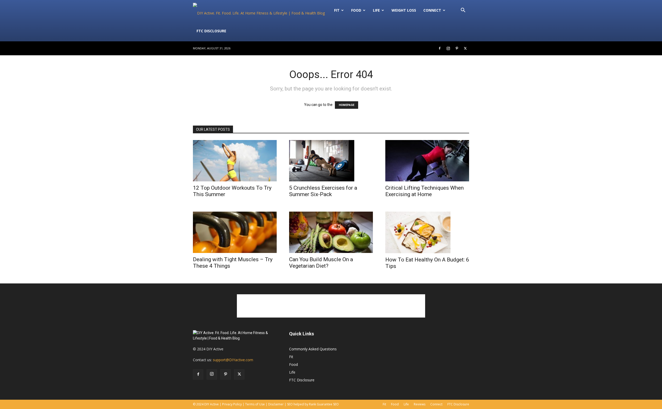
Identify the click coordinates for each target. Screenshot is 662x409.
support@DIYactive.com (233, 359)
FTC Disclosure (211, 30)
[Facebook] (439, 48)
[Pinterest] (457, 48)
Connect (432, 10)
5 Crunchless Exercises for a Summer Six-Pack (323, 191)
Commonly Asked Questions (313, 348)
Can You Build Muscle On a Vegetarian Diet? (321, 262)
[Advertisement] (331, 306)
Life (376, 10)
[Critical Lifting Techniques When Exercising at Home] (427, 160)
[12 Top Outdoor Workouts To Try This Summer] (235, 160)
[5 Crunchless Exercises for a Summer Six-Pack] (331, 160)
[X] (465, 48)
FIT (337, 10)
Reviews (419, 404)
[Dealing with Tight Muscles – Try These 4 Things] (235, 232)
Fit (291, 356)
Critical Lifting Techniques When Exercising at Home (424, 191)
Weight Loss (404, 10)
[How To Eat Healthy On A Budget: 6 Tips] (427, 232)
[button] (463, 10)
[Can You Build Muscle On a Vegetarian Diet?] (331, 232)
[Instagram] (448, 48)
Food (356, 10)
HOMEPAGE (346, 105)
